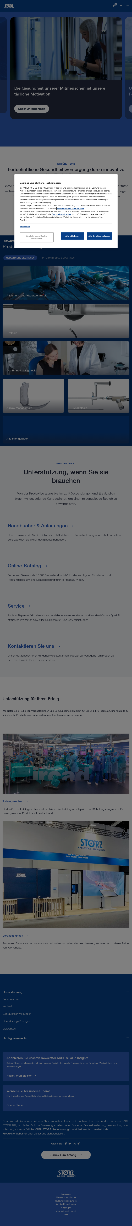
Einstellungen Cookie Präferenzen (36, 237)
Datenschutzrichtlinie (61, 214)
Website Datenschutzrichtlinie (70, 208)
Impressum (25, 226)
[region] (66, 211)
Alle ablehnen (72, 236)
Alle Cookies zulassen (100, 236)
